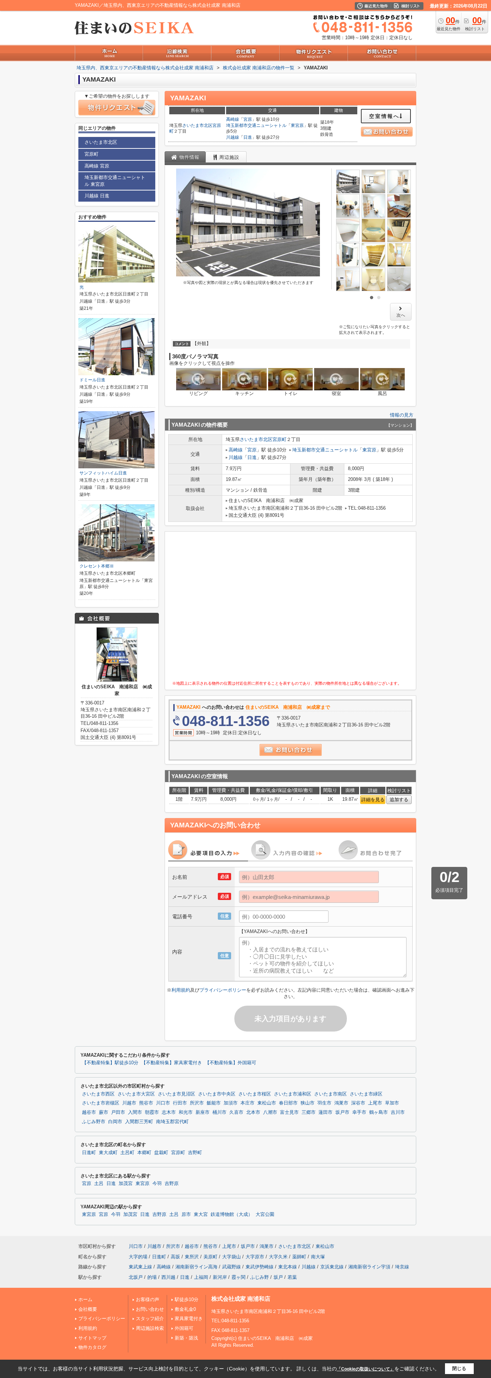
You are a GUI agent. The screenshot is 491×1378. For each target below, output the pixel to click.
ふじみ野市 (93, 1121)
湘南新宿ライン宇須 (369, 1266)
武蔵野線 (231, 1266)
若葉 (292, 1277)
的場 (152, 1277)
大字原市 (255, 1256)
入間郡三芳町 (139, 1121)
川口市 (163, 1103)
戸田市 (118, 1112)
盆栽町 (161, 1152)
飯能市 (214, 1103)
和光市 (186, 1112)
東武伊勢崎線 (260, 1266)
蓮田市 (325, 1112)
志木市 (169, 1112)
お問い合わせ (150, 1309)
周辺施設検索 (150, 1328)
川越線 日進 (96, 195)
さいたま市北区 (197, 125)
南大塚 (318, 1256)
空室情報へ (384, 116)
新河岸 (220, 1277)
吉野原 (172, 1183)
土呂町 (127, 1152)
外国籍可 (184, 1328)
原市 (186, 1214)
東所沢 (192, 1256)
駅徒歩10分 (186, 1299)
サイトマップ (92, 1338)
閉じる (459, 1368)
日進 (247, 137)
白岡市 (115, 1121)
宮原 (247, 119)
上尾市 (375, 1103)
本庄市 (247, 1103)
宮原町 (279, 439)
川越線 (232, 137)
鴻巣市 (341, 1103)
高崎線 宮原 (96, 166)
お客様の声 (147, 1299)
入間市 (135, 1112)
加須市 (231, 1103)
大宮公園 (265, 1214)
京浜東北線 (332, 1266)
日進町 (89, 1152)
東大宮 (201, 1214)
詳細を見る (373, 799)
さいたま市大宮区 (136, 1094)
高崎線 (232, 119)
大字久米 (278, 1256)
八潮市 (270, 1112)
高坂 (175, 1256)
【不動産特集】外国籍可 (230, 1062)
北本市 (253, 1112)
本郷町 (144, 1152)
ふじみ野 (259, 1277)
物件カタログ (92, 1347)
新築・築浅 (186, 1338)
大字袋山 (231, 1256)
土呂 (99, 1183)
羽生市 (324, 1103)
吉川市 (398, 1112)
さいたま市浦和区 (292, 1094)
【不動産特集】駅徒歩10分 (110, 1062)
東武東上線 (140, 1266)
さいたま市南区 (330, 1094)
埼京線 (402, 1266)
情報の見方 (401, 415)
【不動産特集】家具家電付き (171, 1062)
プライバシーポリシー (222, 990)
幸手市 (359, 1112)
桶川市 (219, 1112)
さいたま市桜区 (254, 1094)
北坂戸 (136, 1277)
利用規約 (180, 990)
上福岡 (201, 1277)
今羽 (157, 1183)
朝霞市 (152, 1112)
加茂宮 (126, 1183)
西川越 (168, 1277)
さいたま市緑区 (366, 1094)
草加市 (392, 1103)
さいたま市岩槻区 (100, 1103)
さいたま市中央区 (216, 1094)
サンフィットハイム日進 (103, 473)
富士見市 (289, 1112)
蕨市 (103, 1112)
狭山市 (307, 1103)
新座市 (203, 1112)
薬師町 (299, 1256)
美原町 (210, 1256)
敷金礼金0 (185, 1309)
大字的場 (138, 1256)
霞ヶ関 (238, 1277)
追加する (399, 799)
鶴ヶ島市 (378, 1112)
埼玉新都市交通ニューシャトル (256, 125)
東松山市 (266, 1103)
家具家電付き (189, 1318)
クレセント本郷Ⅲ (96, 566)
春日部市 (288, 1103)
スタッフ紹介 (150, 1318)
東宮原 (297, 125)
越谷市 (89, 1112)
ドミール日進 (92, 379)
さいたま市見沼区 (176, 1094)
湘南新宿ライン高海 (196, 1266)
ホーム (85, 1299)
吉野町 (195, 1152)
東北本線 (287, 1266)
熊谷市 (146, 1103)
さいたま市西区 (98, 1094)
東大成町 (108, 1152)
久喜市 (236, 1112)
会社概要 (87, 1309)
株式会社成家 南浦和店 (240, 1299)
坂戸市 (342, 1112)
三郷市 (309, 1112)
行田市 (180, 1103)
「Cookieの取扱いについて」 (365, 1369)
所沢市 (197, 1103)
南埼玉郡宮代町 (172, 1121)
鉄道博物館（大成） (232, 1214)
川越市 (129, 1103)
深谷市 (358, 1103)
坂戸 (278, 1277)
